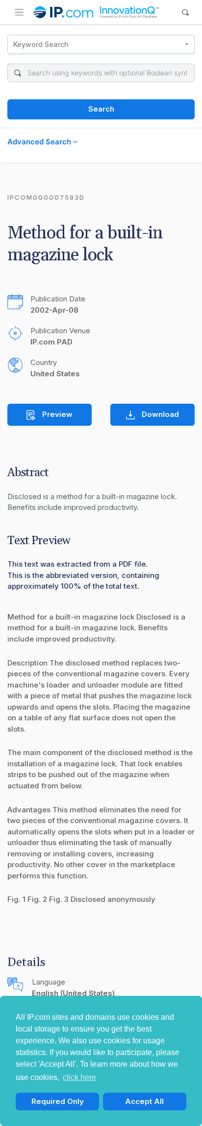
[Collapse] (19, 12)
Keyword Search (41, 44)
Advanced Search (40, 141)
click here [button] (79, 1077)
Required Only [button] (57, 1101)
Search (101, 109)
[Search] (185, 12)
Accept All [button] (144, 1101)
